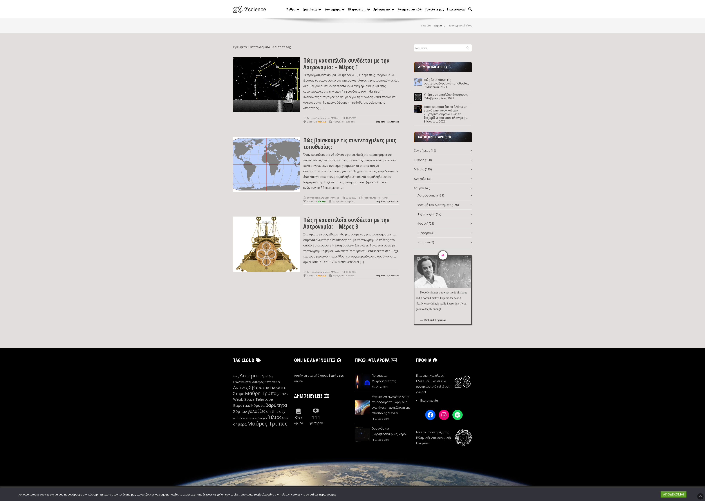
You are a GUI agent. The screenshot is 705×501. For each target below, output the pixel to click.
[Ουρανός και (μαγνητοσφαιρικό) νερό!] (362, 434)
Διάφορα (350, 121)
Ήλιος (274, 417)
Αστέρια (249, 375)
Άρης (236, 376)
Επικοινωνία (456, 9)
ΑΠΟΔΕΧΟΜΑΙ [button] (673, 494)
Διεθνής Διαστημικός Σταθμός (250, 418)
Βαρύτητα (276, 405)
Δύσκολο (420, 179)
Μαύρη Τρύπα (260, 393)
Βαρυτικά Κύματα (249, 405)
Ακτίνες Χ (242, 387)
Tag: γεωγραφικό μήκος (459, 25)
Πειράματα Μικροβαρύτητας (384, 378)
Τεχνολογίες (426, 214)
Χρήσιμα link (381, 9)
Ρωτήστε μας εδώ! (410, 9)
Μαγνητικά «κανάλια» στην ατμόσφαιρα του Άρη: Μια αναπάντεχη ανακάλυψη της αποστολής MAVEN (391, 404)
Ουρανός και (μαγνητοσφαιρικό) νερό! (389, 431)
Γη (261, 376)
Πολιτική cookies (289, 494)
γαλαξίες (256, 411)
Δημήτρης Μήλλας (329, 118)
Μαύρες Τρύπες (267, 423)
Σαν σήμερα (333, 9)
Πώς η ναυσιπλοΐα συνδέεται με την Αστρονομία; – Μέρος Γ (346, 63)
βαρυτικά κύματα (269, 387)
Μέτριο (419, 169)
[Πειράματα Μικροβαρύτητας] (362, 381)
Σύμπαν (240, 411)
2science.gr (190, 494)
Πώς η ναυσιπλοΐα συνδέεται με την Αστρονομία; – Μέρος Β (346, 223)
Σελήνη (269, 376)
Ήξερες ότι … (357, 9)
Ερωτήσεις (310, 9)
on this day (275, 411)
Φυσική (422, 223)
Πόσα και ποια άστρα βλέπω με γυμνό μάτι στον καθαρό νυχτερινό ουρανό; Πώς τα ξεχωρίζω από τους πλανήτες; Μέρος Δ (445, 112)
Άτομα (238, 393)
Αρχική (438, 25)
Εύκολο (419, 160)
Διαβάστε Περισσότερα (387, 121)
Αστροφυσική (427, 195)
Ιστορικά (423, 242)
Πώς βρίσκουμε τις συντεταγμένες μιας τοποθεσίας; (349, 143)
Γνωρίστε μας (434, 9)
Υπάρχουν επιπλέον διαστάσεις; (446, 94)
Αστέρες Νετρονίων (266, 382)
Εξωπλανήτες (242, 382)
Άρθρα (291, 9)
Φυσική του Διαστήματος (435, 205)
